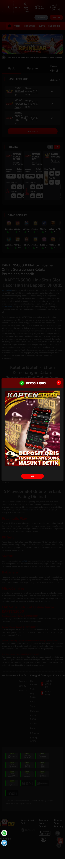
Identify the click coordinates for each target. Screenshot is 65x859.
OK (32, 476)
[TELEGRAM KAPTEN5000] (4, 842)
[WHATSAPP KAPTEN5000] (4, 833)
